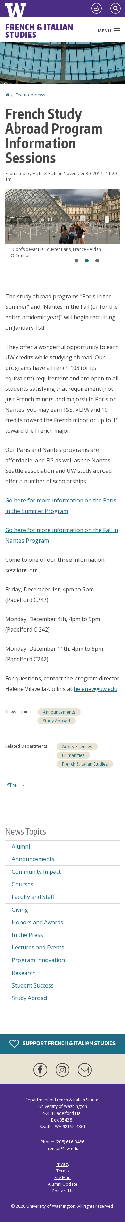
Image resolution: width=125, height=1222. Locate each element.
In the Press (27, 935)
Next (112, 231)
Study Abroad (56, 721)
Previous (12, 231)
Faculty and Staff (33, 897)
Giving (20, 910)
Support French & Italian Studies (69, 1043)
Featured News (30, 95)
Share (18, 786)
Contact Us (62, 1191)
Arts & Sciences (77, 747)
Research (24, 973)
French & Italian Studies (39, 30)
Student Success (33, 985)
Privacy (62, 1164)
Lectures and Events (38, 947)
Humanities (73, 755)
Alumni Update (62, 1184)
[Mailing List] (85, 1070)
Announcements (59, 712)
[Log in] (96, 8)
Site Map (62, 1177)
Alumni (21, 846)
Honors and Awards (37, 922)
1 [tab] (76, 261)
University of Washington (50, 1206)
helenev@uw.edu (95, 689)
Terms (62, 1171)
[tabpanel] (62, 229)
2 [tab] (86, 261)
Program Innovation (38, 960)
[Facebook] (41, 1070)
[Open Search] (115, 8)
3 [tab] (97, 261)
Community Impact (36, 871)
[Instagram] (64, 1070)
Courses (22, 884)
